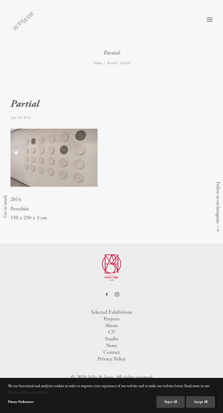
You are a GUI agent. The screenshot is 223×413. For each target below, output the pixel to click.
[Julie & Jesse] (23, 19)
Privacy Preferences (20, 402)
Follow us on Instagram (218, 203)
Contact (111, 352)
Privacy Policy (112, 358)
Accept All (200, 402)
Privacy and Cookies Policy (27, 392)
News (111, 345)
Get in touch (5, 206)
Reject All (170, 402)
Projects (112, 318)
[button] (209, 19)
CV (111, 332)
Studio (111, 338)
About (111, 325)
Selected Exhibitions (111, 312)
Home (97, 63)
